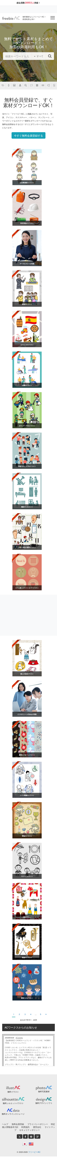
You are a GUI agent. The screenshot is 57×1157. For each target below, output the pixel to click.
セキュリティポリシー (29, 1129)
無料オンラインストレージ (13, 1113)
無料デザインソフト (43, 1103)
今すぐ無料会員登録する (28, 135)
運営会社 (37, 1126)
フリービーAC (34, 1152)
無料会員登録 (18, 1124)
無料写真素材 (44, 1091)
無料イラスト (13, 1091)
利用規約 (25, 1126)
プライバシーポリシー (37, 1124)
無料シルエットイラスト (13, 1103)
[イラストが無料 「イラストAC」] (11, 18)
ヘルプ (5, 1124)
